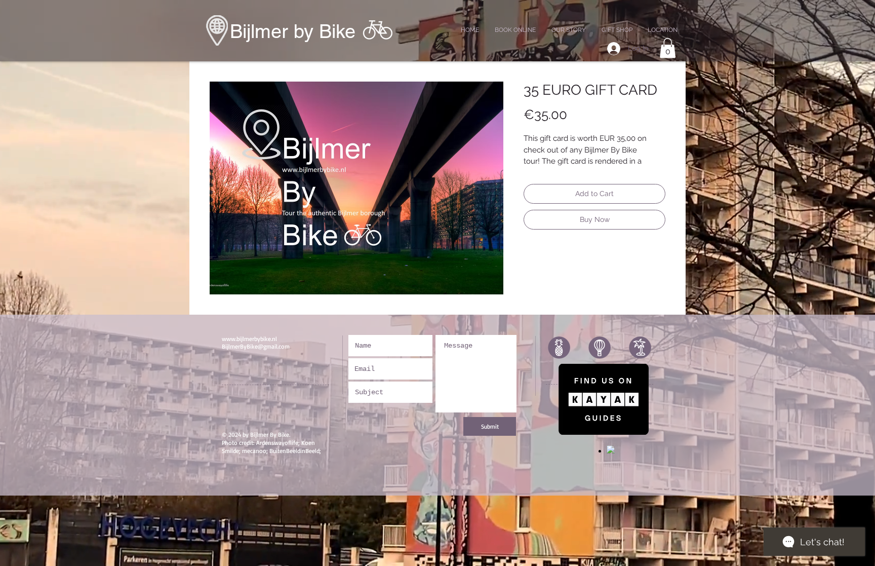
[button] (667, 48)
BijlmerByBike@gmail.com (256, 346)
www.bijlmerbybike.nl (249, 339)
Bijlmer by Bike (292, 31)
